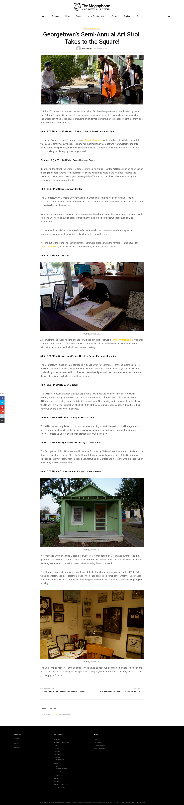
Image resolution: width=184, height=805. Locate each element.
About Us (17, 748)
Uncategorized (59, 787)
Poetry (60, 771)
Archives (57, 739)
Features (55, 16)
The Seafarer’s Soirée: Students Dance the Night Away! (62, 691)
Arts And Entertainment (92, 28)
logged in (53, 714)
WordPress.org (99, 748)
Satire (56, 778)
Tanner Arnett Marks (121, 339)
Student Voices (61, 769)
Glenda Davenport (94, 140)
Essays (56, 748)
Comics (56, 745)
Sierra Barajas (87, 48)
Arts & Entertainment (96, 16)
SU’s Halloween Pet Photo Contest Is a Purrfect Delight (122, 691)
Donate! (140, 16)
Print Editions (58, 775)
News (67, 16)
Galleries (57, 754)
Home (43, 16)
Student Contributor (61, 784)
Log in (96, 739)
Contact (16, 739)
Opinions (127, 16)
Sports (78, 16)
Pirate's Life (60, 760)
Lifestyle (114, 16)
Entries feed (98, 742)
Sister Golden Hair (49, 246)
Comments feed (100, 745)
